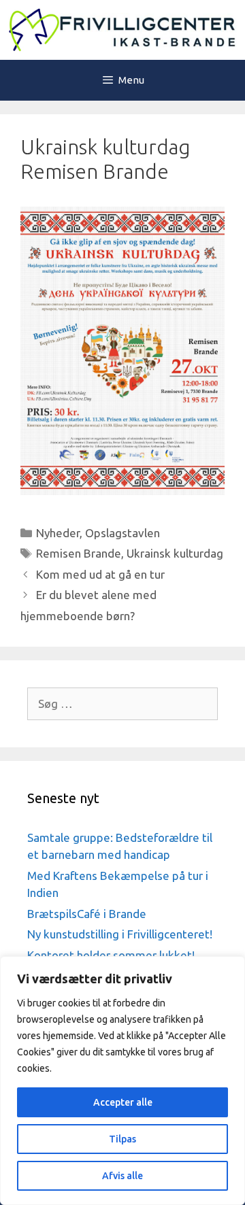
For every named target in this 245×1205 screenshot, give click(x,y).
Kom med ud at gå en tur (100, 574)
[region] (122, 1080)
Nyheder (58, 532)
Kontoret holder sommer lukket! (111, 955)
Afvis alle (122, 1175)
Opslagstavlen (122, 532)
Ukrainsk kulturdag (175, 553)
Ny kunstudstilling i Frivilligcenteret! (119, 934)
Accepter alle (122, 1102)
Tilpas (122, 1139)
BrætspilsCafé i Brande (86, 913)
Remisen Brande (78, 553)
